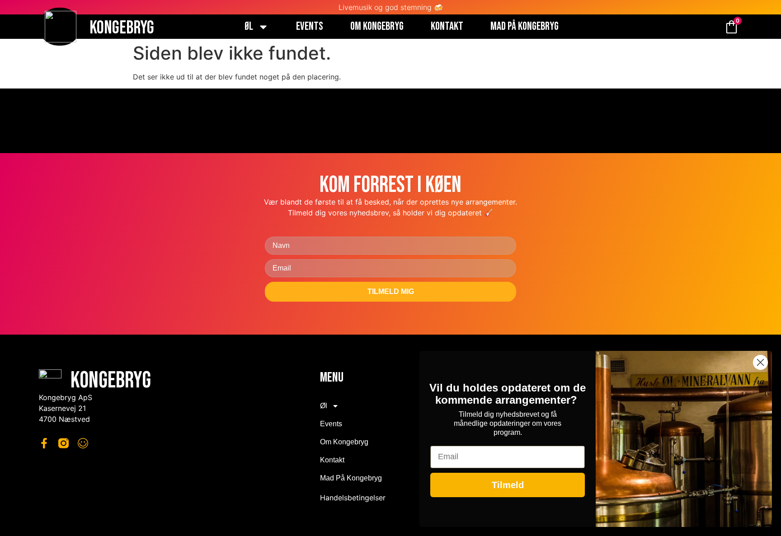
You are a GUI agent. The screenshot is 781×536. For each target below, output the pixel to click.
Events (309, 27)
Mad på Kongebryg (524, 27)
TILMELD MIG (390, 291)
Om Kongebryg (377, 27)
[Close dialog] (760, 362)
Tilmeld (508, 485)
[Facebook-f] (44, 443)
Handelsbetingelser (353, 497)
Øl (249, 27)
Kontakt (447, 27)
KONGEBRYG (121, 28)
